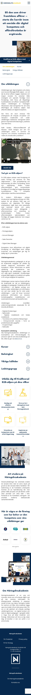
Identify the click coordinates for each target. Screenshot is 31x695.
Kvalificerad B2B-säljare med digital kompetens (14, 60)
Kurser (19, 66)
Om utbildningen (8, 66)
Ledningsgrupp (8, 74)
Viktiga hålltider (18, 70)
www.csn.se (18, 339)
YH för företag (8, 643)
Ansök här (7, 168)
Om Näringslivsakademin (15, 679)
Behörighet (6, 70)
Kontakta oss (15, 682)
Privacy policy (23, 639)
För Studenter (8, 639)
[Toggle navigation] (29, 3)
